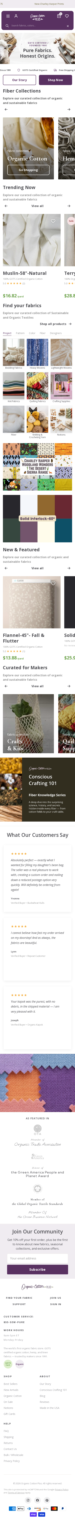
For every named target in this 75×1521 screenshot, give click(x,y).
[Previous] (6, 109)
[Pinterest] (47, 1500)
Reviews (44, 1402)
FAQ (6, 1431)
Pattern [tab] (20, 333)
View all (37, 206)
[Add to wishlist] (53, 221)
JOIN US (55, 1297)
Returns (8, 1443)
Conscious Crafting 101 (53, 1390)
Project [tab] (7, 333)
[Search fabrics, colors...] (37, 25)
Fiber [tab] (43, 333)
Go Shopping (28, 170)
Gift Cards (9, 1414)
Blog (42, 1396)
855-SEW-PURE (14, 1322)
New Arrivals (11, 1390)
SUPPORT (19, 1304)
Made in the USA (49, 1408)
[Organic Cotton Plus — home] (37, 17)
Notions (8, 1408)
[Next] (69, 109)
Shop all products (53, 324)
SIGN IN (55, 1304)
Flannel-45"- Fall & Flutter (23, 638)
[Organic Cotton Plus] (37, 1287)
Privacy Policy (12, 1461)
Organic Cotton (13, 1396)
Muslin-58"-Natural (25, 273)
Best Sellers (10, 1384)
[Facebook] (37, 1500)
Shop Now (55, 80)
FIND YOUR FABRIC (19, 1297)
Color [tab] (32, 333)
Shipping (8, 1437)
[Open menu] (8, 16)
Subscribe (37, 1269)
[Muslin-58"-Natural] (32, 240)
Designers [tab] (56, 333)
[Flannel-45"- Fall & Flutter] (32, 602)
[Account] (16, 16)
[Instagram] (28, 1500)
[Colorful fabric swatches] (37, 1083)
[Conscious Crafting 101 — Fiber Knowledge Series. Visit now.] (37, 789)
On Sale (8, 1402)
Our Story (19, 80)
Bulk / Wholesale (13, 1455)
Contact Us (10, 1449)
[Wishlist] (67, 16)
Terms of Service (16, 1492)
